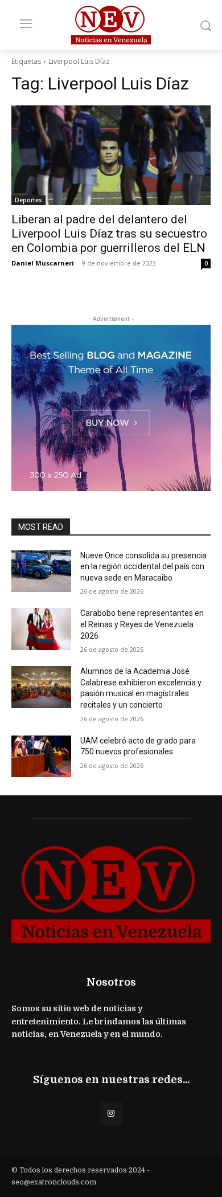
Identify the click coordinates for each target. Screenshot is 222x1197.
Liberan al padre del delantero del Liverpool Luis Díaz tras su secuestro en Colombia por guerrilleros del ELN (109, 234)
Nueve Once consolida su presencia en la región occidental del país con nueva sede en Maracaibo (143, 566)
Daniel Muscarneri (42, 263)
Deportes (28, 200)
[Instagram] (111, 1113)
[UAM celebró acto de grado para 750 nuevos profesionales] (41, 757)
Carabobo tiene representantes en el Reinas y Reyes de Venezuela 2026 (142, 624)
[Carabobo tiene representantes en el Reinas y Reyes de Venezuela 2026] (41, 629)
